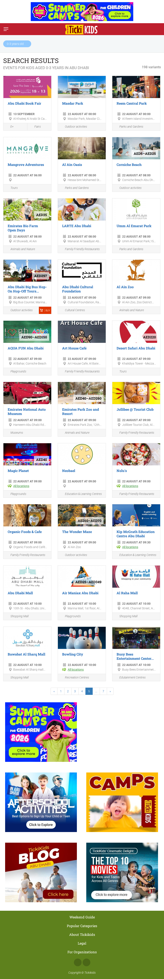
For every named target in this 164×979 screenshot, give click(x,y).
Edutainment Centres (132, 677)
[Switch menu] (6, 29)
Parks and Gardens (131, 126)
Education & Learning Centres (83, 494)
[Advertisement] (122, 730)
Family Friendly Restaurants (82, 249)
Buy (47, 310)
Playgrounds (18, 371)
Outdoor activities (76, 126)
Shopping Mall (19, 616)
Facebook (78, 962)
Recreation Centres (77, 677)
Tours (14, 188)
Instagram (86, 962)
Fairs (37, 126)
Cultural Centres (75, 310)
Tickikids (90, 972)
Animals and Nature (22, 249)
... (96, 691)
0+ (12, 126)
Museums (16, 432)
